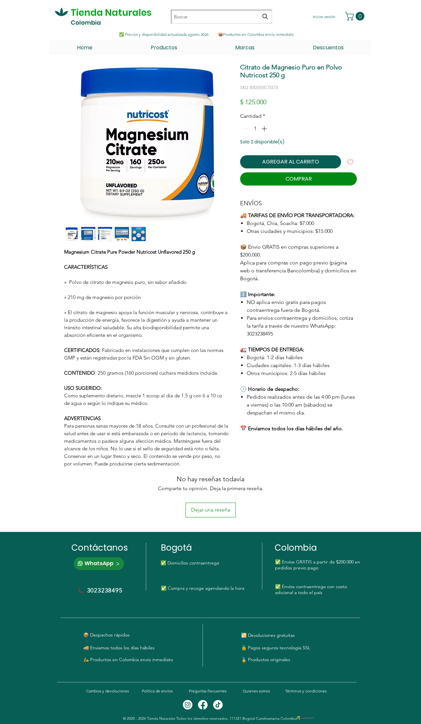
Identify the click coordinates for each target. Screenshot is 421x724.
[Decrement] (245, 128)
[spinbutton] (255, 128)
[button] (355, 16)
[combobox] (221, 17)
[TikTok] (218, 705)
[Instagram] (187, 705)
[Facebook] (203, 705)
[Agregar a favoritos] (350, 161)
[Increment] (264, 128)
